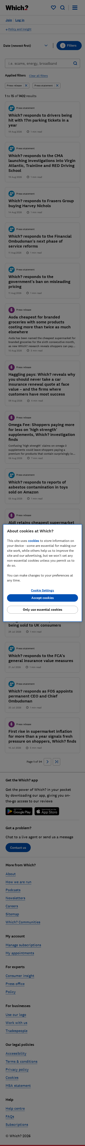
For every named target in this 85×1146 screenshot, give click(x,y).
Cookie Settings (42, 590)
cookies (33, 541)
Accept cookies (42, 598)
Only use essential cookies (42, 609)
